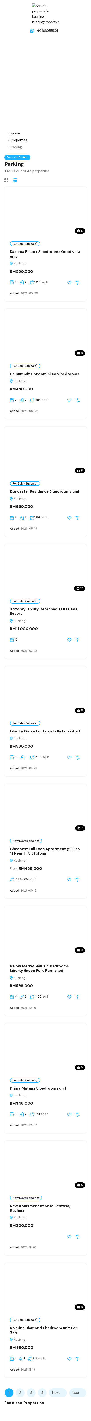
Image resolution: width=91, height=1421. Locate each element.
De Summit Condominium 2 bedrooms (44, 374)
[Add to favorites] (69, 282)
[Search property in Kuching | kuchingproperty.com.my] (45, 14)
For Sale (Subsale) (25, 244)
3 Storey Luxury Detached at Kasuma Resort (44, 611)
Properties (19, 140)
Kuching (19, 263)
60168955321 (47, 31)
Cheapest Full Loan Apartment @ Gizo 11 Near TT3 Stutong (45, 851)
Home (15, 133)
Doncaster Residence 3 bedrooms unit (45, 491)
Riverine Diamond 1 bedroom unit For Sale (43, 1330)
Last (75, 1392)
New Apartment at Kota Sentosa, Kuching (40, 1208)
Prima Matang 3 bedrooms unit (38, 1088)
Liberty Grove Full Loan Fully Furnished (45, 731)
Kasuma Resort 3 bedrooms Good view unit (45, 253)
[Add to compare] (77, 282)
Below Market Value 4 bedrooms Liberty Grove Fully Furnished (39, 968)
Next (56, 1392)
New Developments (26, 841)
